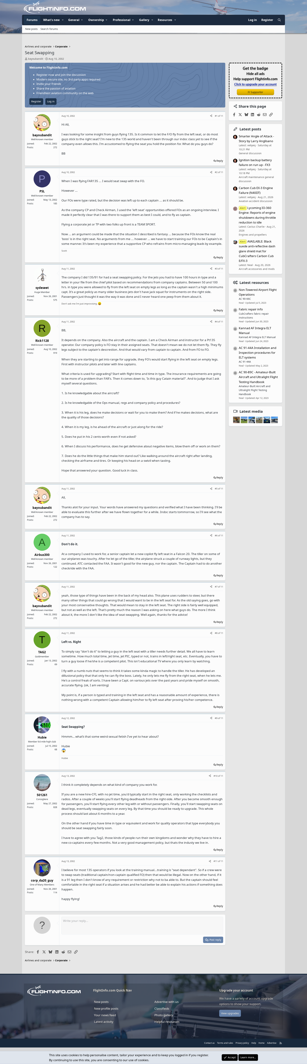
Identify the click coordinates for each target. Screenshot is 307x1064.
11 (222, 115)
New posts (31, 29)
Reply (219, 160)
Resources (165, 20)
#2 (216, 172)
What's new (51, 20)
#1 (216, 115)
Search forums (49, 29)
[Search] (279, 20)
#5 (216, 488)
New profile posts (106, 1008)
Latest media (251, 411)
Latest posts (250, 129)
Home (261, 1042)
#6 (216, 535)
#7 (216, 586)
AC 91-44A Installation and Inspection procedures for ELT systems (257, 352)
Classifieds (161, 1008)
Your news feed (105, 1015)
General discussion (250, 153)
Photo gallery (163, 1015)
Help (253, 1042)
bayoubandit (35, 58)
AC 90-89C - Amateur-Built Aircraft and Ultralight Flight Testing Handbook (258, 377)
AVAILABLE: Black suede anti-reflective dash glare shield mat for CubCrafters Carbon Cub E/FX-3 (257, 251)
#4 (216, 321)
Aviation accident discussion (256, 201)
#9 (216, 718)
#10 (216, 775)
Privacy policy (242, 1042)
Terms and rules (225, 1042)
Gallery (144, 20)
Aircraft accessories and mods (257, 269)
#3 (216, 268)
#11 (216, 861)
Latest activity (103, 1022)
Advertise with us (166, 1002)
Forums (32, 20)
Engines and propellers (253, 234)
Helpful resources (166, 1022)
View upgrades (230, 1013)
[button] (62, 20)
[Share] (211, 116)
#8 (216, 633)
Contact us (209, 1042)
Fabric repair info (251, 309)
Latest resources (254, 282)
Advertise (271, 1042)
